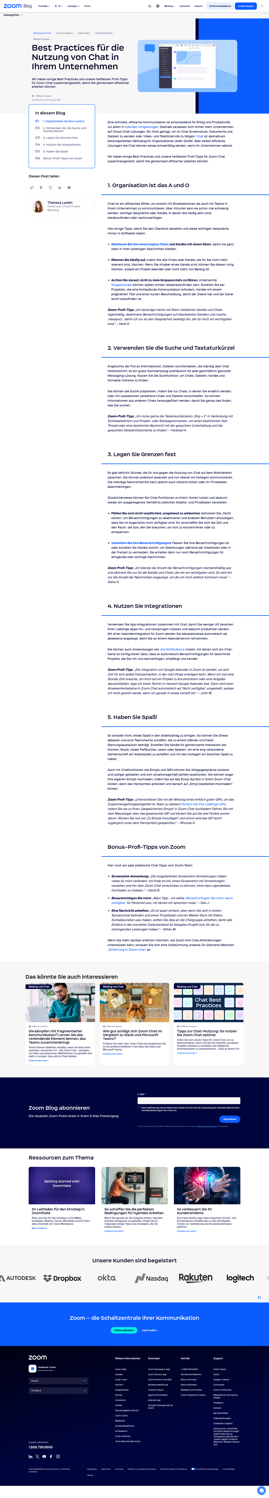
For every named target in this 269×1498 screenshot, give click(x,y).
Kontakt (217, 1408)
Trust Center (119, 1469)
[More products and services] (262, 6)
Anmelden (185, 6)
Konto (216, 1374)
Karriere (119, 1384)
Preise (87, 6)
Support (198, 6)
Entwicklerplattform (125, 1425)
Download (154, 1358)
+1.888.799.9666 (189, 1369)
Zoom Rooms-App (157, 1374)
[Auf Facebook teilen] (41, 187)
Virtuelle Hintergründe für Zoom (160, 1406)
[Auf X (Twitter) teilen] (50, 187)
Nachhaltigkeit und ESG (127, 1410)
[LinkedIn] (30, 1456)
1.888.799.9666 (41, 1447)
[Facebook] (51, 1456)
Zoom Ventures (122, 1436)
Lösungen (72, 6)
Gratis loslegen (246, 6)
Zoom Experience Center (193, 1395)
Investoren (120, 1400)
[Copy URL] (32, 187)
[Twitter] (37, 1456)
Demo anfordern (124, 1330)
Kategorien (11, 15)
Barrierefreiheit (220, 1413)
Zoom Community (222, 1389)
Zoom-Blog (120, 1369)
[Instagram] (58, 1456)
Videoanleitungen (222, 1418)
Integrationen (122, 1389)
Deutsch (34, 1381)
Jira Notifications (172, 649)
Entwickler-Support (223, 1423)
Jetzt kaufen (149, 1330)
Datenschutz (106, 1469)
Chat (199, 136)
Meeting (168, 6)
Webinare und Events (191, 1389)
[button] (261, 1490)
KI (59, 6)
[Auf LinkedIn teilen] (60, 187)
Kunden (119, 1374)
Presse (118, 1405)
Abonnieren (229, 1119)
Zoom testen (219, 1369)
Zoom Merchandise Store (127, 1441)
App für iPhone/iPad (157, 1395)
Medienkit (120, 1420)
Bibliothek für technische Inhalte (225, 1396)
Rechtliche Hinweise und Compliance (173, 1469)
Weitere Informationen (127, 1358)
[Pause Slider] (259, 1296)
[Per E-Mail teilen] (69, 187)
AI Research (121, 1431)
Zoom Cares (121, 1415)
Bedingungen (92, 1469)
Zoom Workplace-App (159, 1369)
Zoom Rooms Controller (160, 1379)
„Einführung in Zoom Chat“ (127, 950)
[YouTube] (44, 1456)
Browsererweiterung (158, 1384)
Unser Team (121, 1379)
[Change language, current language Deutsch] (157, 6)
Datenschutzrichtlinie (206, 1126)
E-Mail (142, 1094)
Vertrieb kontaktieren (220, 6)
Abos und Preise (189, 1379)
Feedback (218, 1402)
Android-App (154, 1400)
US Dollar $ (36, 1390)
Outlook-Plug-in (156, 1389)
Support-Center (221, 1379)
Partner (119, 1395)
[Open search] (150, 6)
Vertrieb (185, 1358)
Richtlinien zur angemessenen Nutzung (142, 1469)
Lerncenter (218, 1384)
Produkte (43, 6)
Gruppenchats (122, 285)
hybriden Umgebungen (141, 127)
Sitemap (90, 1475)
